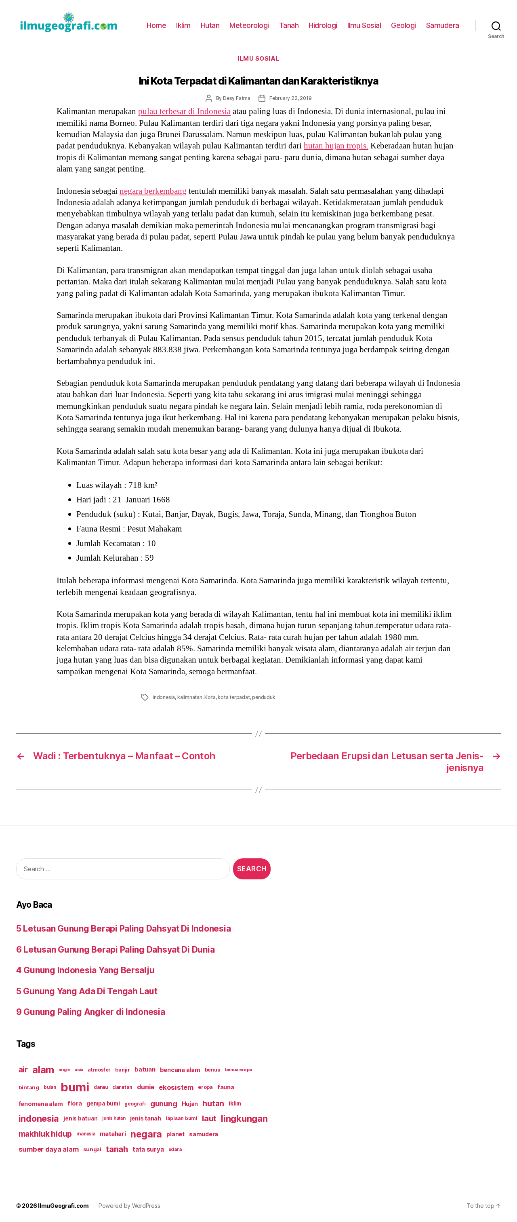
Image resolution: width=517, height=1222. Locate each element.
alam (43, 1070)
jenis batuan (80, 1118)
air (23, 1069)
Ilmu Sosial (364, 25)
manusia (85, 1134)
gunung (163, 1103)
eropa (205, 1087)
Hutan (210, 25)
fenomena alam (41, 1103)
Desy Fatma (236, 98)
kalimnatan (189, 697)
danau (101, 1087)
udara (175, 1149)
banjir (122, 1070)
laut (209, 1118)
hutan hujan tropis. (336, 145)
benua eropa (238, 1069)
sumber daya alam (49, 1149)
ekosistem (176, 1087)
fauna (225, 1087)
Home (156, 25)
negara (146, 1134)
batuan (145, 1069)
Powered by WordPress (129, 1205)
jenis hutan (113, 1118)
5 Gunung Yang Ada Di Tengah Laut (86, 991)
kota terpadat (234, 697)
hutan (213, 1103)
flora (74, 1103)
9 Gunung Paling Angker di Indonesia (90, 1012)
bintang (29, 1087)
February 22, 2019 (290, 98)
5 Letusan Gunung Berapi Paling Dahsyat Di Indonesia (123, 928)
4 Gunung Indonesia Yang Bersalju (85, 970)
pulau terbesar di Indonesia (184, 111)
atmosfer (99, 1070)
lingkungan (244, 1118)
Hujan (190, 1103)
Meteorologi (249, 25)
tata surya (148, 1149)
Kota (209, 697)
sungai (92, 1149)
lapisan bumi (182, 1118)
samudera (203, 1134)
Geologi (403, 25)
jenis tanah (145, 1118)
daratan (122, 1087)
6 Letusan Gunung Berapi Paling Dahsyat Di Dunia (115, 950)
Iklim (183, 25)
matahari (113, 1133)
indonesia (164, 697)
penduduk (263, 697)
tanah (117, 1149)
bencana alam (180, 1069)
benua (213, 1070)
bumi (75, 1087)
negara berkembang (153, 191)
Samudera (442, 25)
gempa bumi (103, 1103)
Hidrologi (323, 25)
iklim (235, 1103)
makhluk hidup (45, 1134)
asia (79, 1069)
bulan (50, 1087)
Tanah (289, 25)
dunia (145, 1087)
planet (175, 1134)
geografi (135, 1104)
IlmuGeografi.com (63, 1205)
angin (64, 1069)
